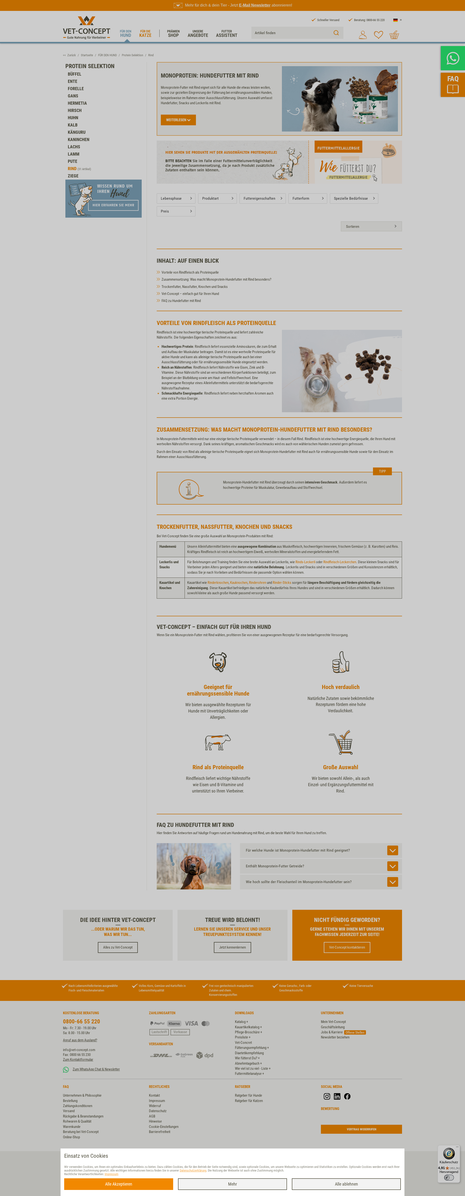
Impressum (111, 1174)
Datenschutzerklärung (193, 1170)
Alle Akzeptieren (118, 1184)
